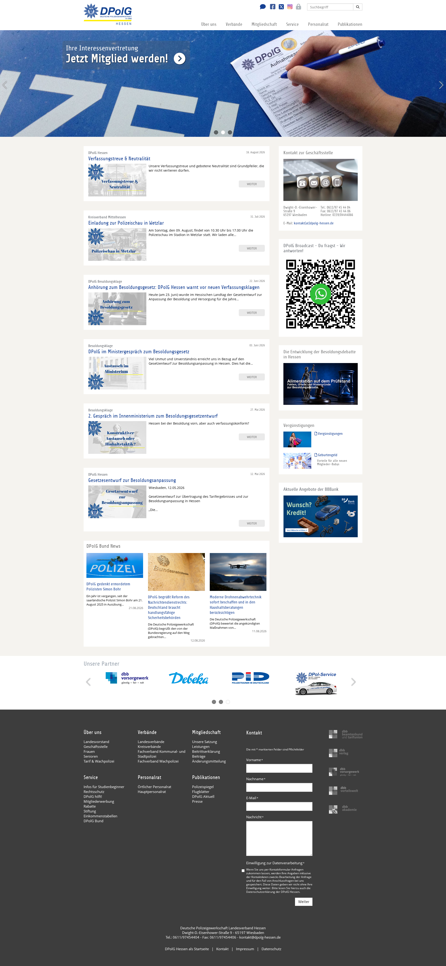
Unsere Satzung (204, 741)
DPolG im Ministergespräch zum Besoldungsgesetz (138, 351)
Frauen (89, 751)
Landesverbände (151, 741)
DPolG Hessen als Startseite (187, 948)
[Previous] (5, 85)
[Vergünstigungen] (297, 439)
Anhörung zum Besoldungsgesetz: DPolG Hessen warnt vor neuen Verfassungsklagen (173, 287)
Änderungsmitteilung (209, 761)
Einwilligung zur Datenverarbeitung (275, 863)
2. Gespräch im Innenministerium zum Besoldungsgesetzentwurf (153, 416)
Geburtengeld (327, 455)
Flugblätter (200, 791)
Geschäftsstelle (96, 746)
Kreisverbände (149, 746)
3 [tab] (230, 132)
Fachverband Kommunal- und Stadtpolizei (161, 754)
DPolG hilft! (93, 796)
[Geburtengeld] (297, 460)
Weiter (303, 902)
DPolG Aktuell (203, 796)
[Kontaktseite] (261, 7)
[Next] (441, 85)
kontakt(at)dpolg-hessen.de (314, 223)
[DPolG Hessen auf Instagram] (288, 6)
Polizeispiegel (203, 786)
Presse (197, 801)
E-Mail (252, 798)
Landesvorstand (96, 741)
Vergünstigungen (330, 434)
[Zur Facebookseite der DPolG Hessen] (271, 7)
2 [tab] (223, 132)
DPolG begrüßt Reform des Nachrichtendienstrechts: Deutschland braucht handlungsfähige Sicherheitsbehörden (169, 607)
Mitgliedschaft (264, 24)
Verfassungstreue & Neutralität (119, 158)
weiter (252, 184)
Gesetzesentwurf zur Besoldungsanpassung (132, 480)
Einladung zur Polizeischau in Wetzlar (126, 223)
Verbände (234, 24)
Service (292, 24)
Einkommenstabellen (100, 816)
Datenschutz (271, 948)
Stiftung (90, 811)
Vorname (254, 759)
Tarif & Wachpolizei (99, 761)
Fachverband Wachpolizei (158, 761)
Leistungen (201, 746)
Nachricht (255, 817)
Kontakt (222, 948)
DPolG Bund (93, 821)
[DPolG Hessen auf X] (279, 7)
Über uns (208, 24)
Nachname (256, 778)
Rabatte (90, 806)
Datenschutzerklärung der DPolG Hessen (272, 892)
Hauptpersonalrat (152, 791)
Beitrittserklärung (206, 751)
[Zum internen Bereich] (297, 7)
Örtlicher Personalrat (154, 786)
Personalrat (318, 24)
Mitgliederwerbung (99, 801)
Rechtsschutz (94, 791)
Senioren (91, 756)
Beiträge (198, 756)
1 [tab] (216, 132)
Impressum (245, 948)
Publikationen (350, 24)
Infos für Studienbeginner (104, 786)
